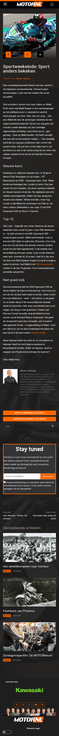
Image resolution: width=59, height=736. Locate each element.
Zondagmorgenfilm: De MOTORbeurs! (27, 655)
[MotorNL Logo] (31, 4)
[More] (40, 55)
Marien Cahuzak (23, 78)
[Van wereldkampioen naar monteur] (29, 547)
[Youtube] (35, 704)
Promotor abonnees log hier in (29, 419)
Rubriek (7, 571)
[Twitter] (29, 704)
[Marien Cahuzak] (10, 382)
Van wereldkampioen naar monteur (26, 566)
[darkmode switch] (7, 732)
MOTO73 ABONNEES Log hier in (29, 413)
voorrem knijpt (38, 332)
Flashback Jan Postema (19, 611)
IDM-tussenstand (44, 264)
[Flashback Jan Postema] (29, 592)
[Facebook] (16, 704)
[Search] (52, 426)
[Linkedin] (42, 704)
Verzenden (48, 476)
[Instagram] (23, 704)
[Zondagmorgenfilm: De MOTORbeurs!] (29, 636)
